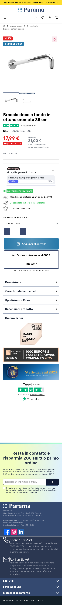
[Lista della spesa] (42, 18)
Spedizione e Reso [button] (17, 300)
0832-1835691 (21, 540)
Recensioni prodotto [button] (19, 309)
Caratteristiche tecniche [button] (21, 291)
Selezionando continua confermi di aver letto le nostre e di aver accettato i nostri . (32, 490)
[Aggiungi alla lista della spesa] (54, 39)
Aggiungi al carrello (33, 244)
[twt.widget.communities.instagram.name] (13, 531)
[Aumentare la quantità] (23, 231)
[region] (31, 72)
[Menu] (5, 18)
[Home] (4, 26)
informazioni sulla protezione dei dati (22, 490)
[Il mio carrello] (56, 18)
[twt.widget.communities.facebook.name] (6, 531)
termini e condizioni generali (24, 492)
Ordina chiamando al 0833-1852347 (33, 259)
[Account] (49, 18)
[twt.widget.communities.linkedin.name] (21, 531)
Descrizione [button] (13, 282)
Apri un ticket (19, 559)
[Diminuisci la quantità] (7, 231)
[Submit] (52, 482)
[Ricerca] (35, 18)
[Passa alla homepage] (31, 9)
